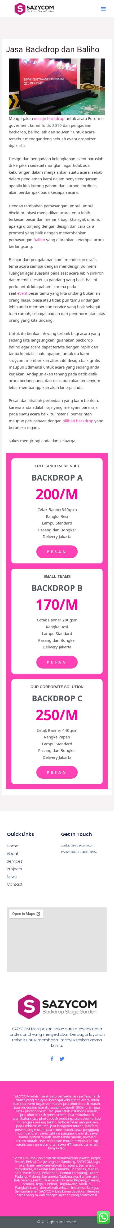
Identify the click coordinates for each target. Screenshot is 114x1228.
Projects (14, 869)
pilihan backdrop (77, 420)
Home (12, 846)
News (12, 876)
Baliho (39, 239)
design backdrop (49, 118)
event (22, 293)
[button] (103, 9)
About (12, 853)
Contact (15, 884)
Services (15, 861)
